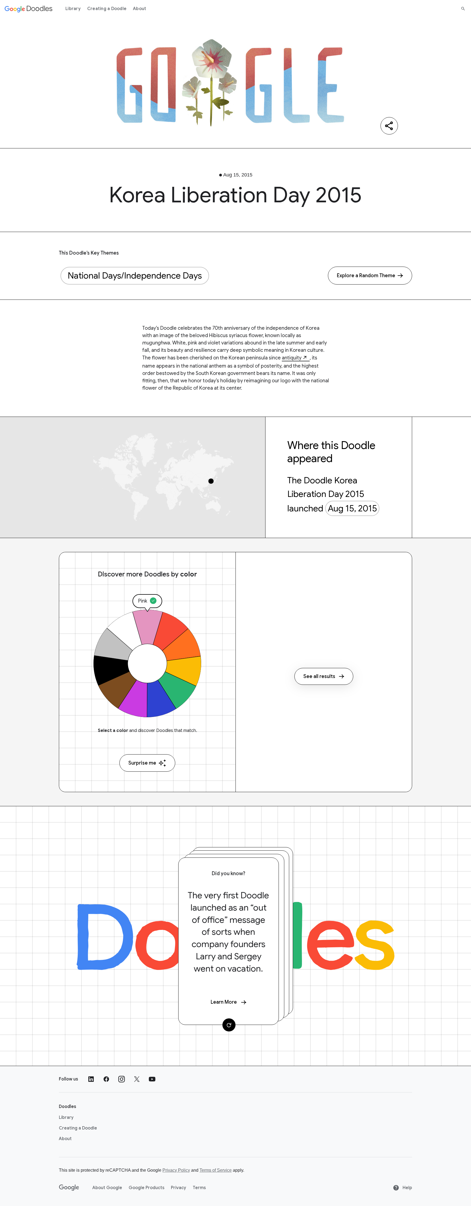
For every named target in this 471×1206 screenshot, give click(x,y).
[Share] (389, 126)
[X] (136, 1079)
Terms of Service (216, 1170)
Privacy (178, 1187)
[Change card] (228, 1024)
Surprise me (142, 763)
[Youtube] (152, 1079)
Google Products (146, 1187)
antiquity (291, 358)
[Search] (463, 8)
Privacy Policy (176, 1170)
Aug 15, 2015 (352, 508)
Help (406, 1187)
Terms (199, 1187)
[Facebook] (106, 1079)
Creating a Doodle (106, 8)
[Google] (69, 1187)
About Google (107, 1187)
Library (73, 8)
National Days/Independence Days (135, 275)
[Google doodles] (28, 8)
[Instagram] (121, 1079)
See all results (319, 676)
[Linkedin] (91, 1079)
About (139, 8)
